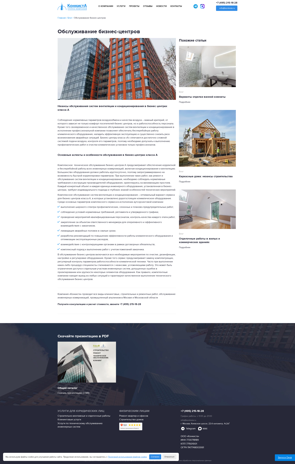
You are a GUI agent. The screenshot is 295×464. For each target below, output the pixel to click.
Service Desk (285, 457)
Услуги (121, 6)
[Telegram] (195, 6)
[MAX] (202, 6)
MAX (205, 428)
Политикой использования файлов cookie (127, 457)
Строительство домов (131, 419)
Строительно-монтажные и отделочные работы (84, 415)
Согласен (155, 457)
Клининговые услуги (69, 419)
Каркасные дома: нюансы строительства (206, 176)
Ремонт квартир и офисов (133, 415)
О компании (105, 6)
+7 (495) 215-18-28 (226, 3)
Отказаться (169, 457)
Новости (161, 6)
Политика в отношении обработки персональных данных (186, 460)
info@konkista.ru (227, 8)
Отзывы (147, 6)
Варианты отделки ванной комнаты (202, 97)
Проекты (134, 6)
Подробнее (184, 102)
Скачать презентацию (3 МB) (73, 393)
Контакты (176, 6)
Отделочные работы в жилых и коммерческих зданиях (199, 240)
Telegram (191, 428)
